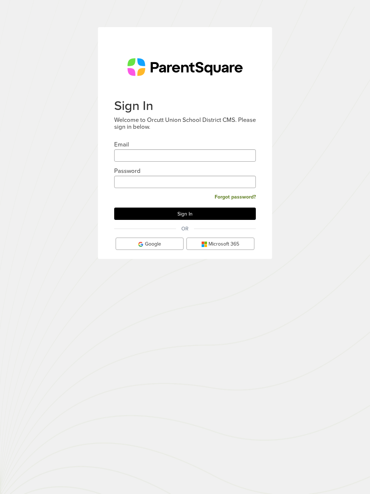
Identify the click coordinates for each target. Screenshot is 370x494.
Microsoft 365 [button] (223, 243)
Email (121, 144)
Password (127, 170)
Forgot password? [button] (235, 196)
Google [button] (152, 243)
